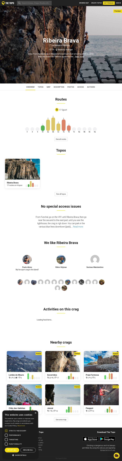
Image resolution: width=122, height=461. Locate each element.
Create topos (96, 3)
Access (80, 87)
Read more (79, 56)
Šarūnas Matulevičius (94, 267)
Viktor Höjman (61, 267)
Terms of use (39, 440)
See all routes (61, 139)
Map (48, 87)
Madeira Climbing (62, 45)
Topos (40, 87)
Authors (91, 87)
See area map (61, 420)
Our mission (39, 445)
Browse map (84, 3)
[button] (20, 455)
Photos (70, 87)
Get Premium (109, 3)
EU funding (38, 450)
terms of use (110, 450)
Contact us (38, 438)
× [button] (35, 413)
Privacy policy (39, 442)
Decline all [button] (28, 450)
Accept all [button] (12, 450)
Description (59, 87)
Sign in (118, 3)
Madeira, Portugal (65, 50)
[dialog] (20, 434)
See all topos (61, 194)
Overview (30, 87)
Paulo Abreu (27, 267)
